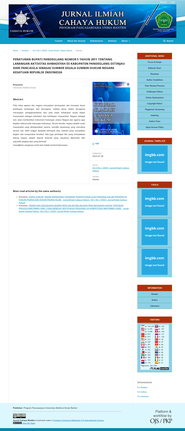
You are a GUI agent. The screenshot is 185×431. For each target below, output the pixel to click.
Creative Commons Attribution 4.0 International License (78, 420)
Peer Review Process (154, 86)
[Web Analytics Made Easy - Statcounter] (17, 423)
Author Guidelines (155, 80)
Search (169, 41)
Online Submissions (155, 97)
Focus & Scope (155, 62)
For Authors (142, 392)
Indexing (155, 115)
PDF (97, 144)
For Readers (142, 387)
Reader (154, 294)
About (125, 41)
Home (15, 51)
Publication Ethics (155, 92)
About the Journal (76, 41)
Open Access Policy (155, 127)
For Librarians (143, 396)
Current (58, 41)
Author (155, 300)
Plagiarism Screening (154, 109)
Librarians (154, 306)
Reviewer (154, 74)
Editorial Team (154, 68)
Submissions (96, 41)
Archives (112, 41)
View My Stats (28, 423)
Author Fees (154, 121)
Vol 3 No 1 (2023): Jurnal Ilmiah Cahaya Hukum (52, 51)
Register (163, 2)
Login (172, 2)
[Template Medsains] (154, 159)
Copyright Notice (154, 103)
